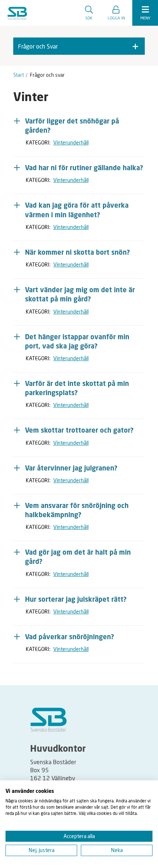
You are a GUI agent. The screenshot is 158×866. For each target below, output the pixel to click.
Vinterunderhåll (71, 142)
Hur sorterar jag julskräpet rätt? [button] (76, 600)
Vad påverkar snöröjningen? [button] (69, 637)
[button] (116, 13)
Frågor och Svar (38, 46)
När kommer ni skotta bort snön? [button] (77, 253)
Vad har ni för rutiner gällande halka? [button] (84, 168)
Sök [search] (89, 17)
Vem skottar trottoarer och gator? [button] (79, 430)
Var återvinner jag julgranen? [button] (71, 468)
